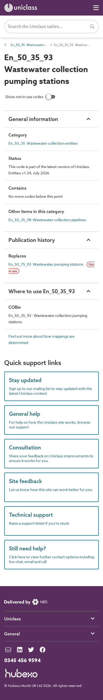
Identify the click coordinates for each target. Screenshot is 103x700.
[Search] (92, 26)
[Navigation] (96, 8)
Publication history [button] (31, 240)
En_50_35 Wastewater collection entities (29, 45)
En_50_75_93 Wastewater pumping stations (46, 264)
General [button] (12, 633)
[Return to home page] (21, 8)
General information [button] (33, 119)
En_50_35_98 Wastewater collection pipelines (47, 219)
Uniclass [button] (12, 618)
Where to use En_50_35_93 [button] (41, 291)
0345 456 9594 (22, 660)
